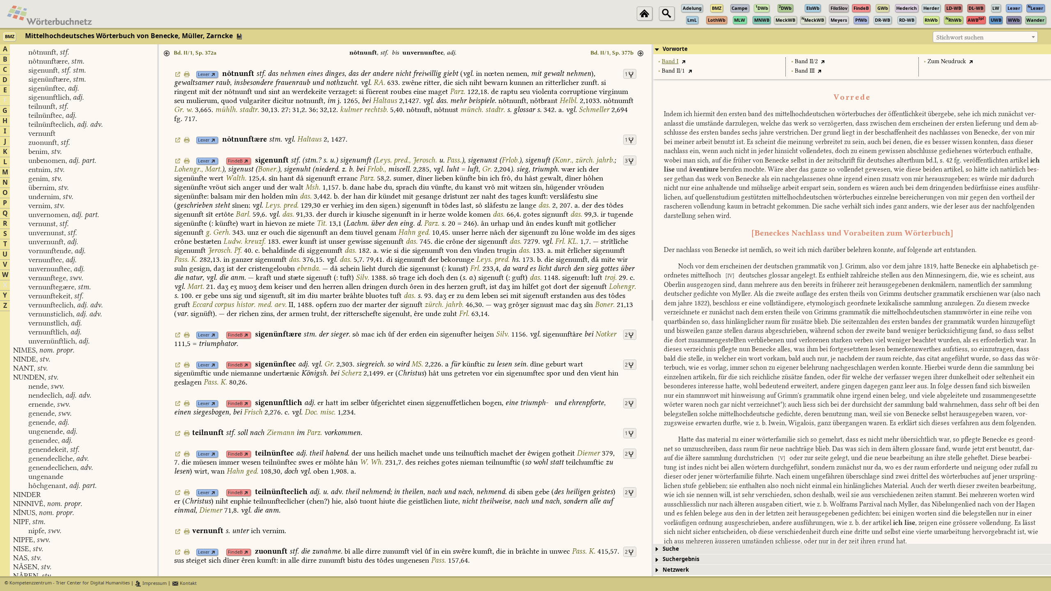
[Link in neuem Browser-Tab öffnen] (213, 74)
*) (782, 404)
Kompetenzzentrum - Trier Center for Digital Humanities (69, 583)
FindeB (235, 161)
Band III (805, 70)
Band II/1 (673, 70)
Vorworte (675, 49)
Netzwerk (676, 570)
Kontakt (188, 583)
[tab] (852, 49)
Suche (671, 549)
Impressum (154, 583)
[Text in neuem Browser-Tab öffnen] (683, 61)
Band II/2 (806, 61)
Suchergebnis (681, 559)
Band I (670, 61)
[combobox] (985, 37)
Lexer (204, 74)
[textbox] (985, 37)
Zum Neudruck (946, 61)
